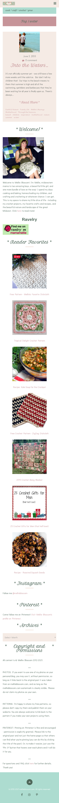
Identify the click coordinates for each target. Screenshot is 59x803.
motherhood (37, 115)
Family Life (24, 110)
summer (8, 117)
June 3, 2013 (29, 56)
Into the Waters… (29, 65)
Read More (29, 102)
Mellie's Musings (37, 110)
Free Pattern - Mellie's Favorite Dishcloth (29, 294)
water (16, 117)
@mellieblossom (19, 593)
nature (46, 115)
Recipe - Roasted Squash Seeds (29, 572)
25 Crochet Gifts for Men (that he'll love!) (29, 526)
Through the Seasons (27, 112)
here (19, 210)
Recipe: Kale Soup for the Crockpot (29, 387)
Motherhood (10, 112)
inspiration (25, 115)
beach (8, 115)
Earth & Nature (11, 110)
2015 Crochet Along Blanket (29, 479)
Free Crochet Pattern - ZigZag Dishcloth (29, 433)
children (16, 115)
